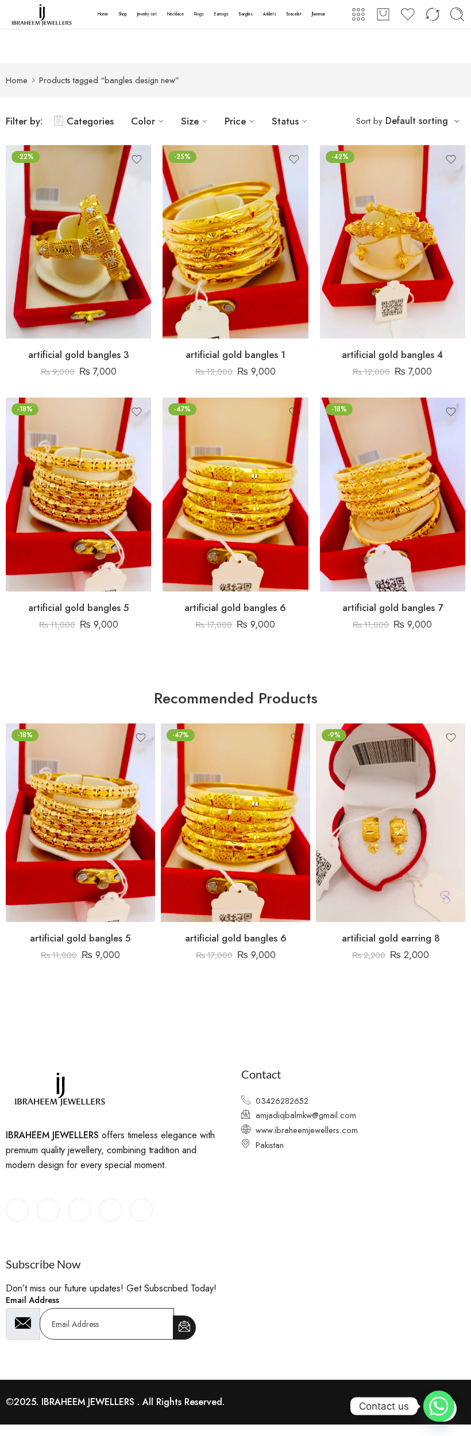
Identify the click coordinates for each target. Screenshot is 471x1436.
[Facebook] (17, 1209)
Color (143, 121)
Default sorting (416, 120)
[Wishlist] (136, 159)
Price (235, 121)
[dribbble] (110, 1209)
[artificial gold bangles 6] (235, 494)
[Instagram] (141, 1209)
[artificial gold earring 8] (390, 823)
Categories (90, 121)
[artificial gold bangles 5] (78, 494)
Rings (199, 14)
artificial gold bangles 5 (78, 607)
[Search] (457, 14)
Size (190, 121)
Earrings (221, 14)
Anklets (269, 14)
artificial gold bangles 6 (235, 607)
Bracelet (294, 14)
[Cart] (383, 14)
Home (103, 14)
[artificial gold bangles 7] (392, 494)
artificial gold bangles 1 (235, 354)
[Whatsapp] (438, 1406)
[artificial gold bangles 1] (235, 242)
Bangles (246, 14)
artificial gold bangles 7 (392, 607)
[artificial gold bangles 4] (392, 242)
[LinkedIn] (79, 1209)
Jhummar (318, 14)
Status (285, 121)
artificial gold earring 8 (391, 938)
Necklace (175, 14)
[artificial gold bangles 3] (78, 242)
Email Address (32, 1300)
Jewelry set (147, 14)
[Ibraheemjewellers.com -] (44, 15)
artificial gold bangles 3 (78, 354)
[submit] (184, 1328)
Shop (122, 14)
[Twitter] (48, 1209)
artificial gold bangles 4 (392, 354)
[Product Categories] (358, 14)
